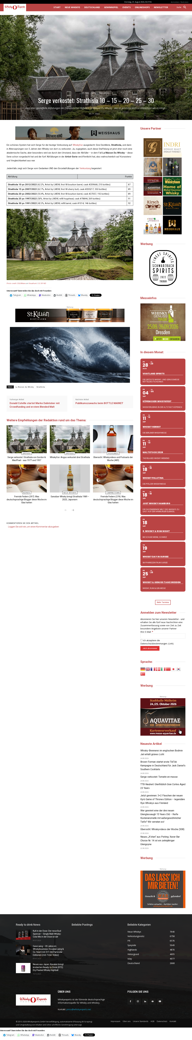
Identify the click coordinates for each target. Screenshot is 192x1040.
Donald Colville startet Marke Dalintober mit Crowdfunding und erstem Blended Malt (35, 405)
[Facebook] (130, 1001)
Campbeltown (113, 493)
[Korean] (178, 668)
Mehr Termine (163, 602)
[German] (143, 668)
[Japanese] (173, 668)
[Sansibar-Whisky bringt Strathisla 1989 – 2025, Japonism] (70, 478)
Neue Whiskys (69, 493)
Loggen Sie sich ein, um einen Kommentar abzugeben (33, 526)
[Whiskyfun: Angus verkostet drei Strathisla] (70, 439)
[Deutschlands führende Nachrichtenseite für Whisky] (24, 7)
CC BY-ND (42, 283)
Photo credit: (12, 283)
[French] (153, 668)
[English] (148, 668)
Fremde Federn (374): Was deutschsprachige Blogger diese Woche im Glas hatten (113, 499)
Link (171, 643)
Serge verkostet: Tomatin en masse (159, 776)
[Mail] (153, 1001)
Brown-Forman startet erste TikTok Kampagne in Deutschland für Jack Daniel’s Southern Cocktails (162, 765)
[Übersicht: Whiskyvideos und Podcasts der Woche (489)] (113, 439)
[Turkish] (143, 673)
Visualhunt (32, 283)
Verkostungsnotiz (101, 93)
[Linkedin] (145, 1001)
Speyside (85, 93)
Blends (26, 493)
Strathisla (40, 387)
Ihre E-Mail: (146, 631)
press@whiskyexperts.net (78, 1009)
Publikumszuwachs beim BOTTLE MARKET (99, 403)
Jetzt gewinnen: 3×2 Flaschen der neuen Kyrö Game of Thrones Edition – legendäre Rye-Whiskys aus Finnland (162, 799)
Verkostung (85, 168)
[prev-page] (66, 510)
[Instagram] (138, 1001)
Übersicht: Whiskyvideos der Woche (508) (162, 829)
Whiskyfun (78, 145)
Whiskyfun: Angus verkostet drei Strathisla (70, 457)
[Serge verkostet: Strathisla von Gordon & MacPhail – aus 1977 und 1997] (27, 439)
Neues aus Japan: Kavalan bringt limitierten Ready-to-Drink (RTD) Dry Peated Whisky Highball (48, 967)
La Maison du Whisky (24, 387)
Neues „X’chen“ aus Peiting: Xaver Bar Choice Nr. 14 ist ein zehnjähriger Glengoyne (160, 840)
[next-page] (73, 510)
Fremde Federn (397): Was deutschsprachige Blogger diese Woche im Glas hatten (27, 499)
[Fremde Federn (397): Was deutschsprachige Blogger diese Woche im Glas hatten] (27, 478)
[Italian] (163, 668)
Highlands (113, 453)
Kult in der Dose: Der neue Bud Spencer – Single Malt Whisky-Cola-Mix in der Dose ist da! (47, 934)
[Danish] (158, 668)
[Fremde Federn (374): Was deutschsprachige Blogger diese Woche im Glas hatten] (113, 478)
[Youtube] (160, 1001)
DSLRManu (21, 283)
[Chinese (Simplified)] (168, 668)
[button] (182, 7)
